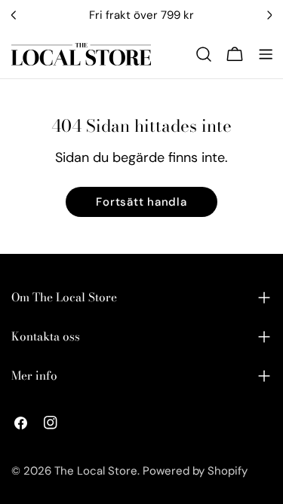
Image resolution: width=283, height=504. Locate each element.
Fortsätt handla (141, 201)
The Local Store (95, 470)
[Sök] (204, 54)
